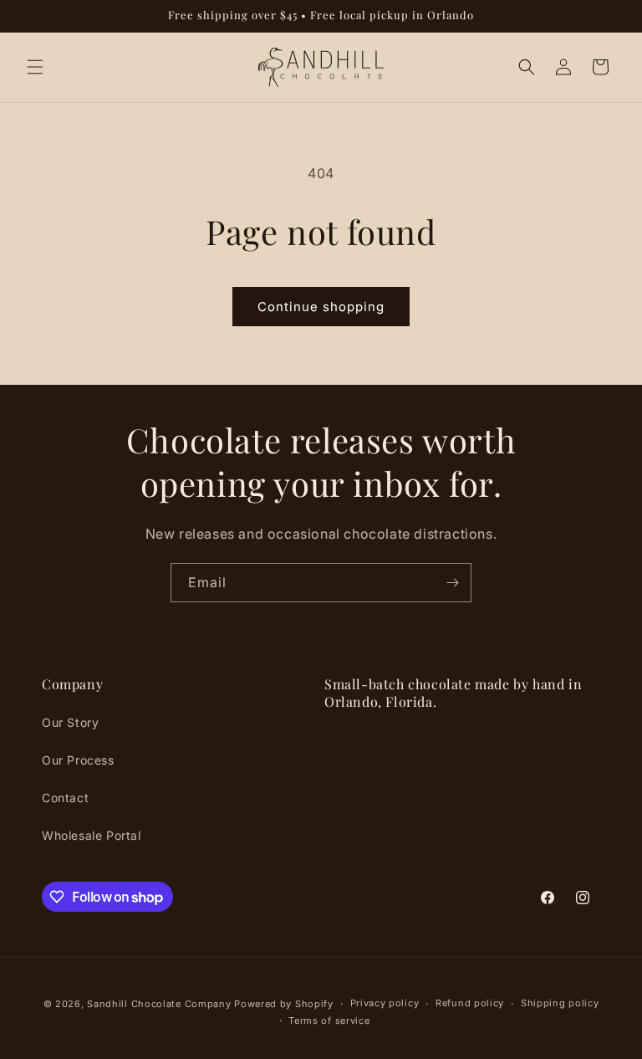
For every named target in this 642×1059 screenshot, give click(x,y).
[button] (35, 67)
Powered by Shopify (284, 1004)
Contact (65, 797)
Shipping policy (560, 1003)
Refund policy (470, 1003)
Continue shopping (321, 307)
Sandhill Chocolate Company (159, 1004)
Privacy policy (385, 1003)
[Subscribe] (452, 582)
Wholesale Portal (91, 835)
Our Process (78, 760)
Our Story (70, 722)
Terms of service (328, 1020)
